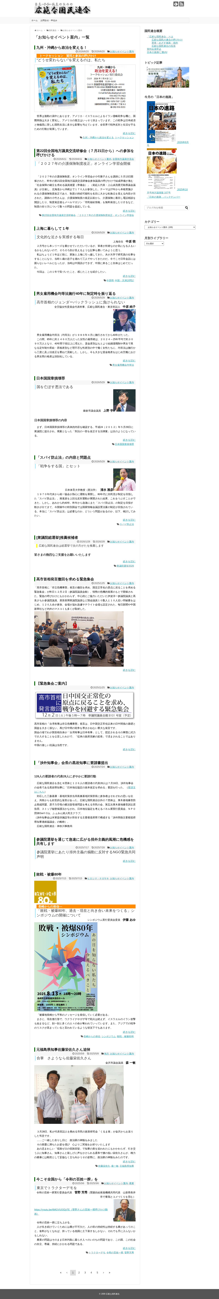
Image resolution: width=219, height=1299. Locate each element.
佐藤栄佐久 (104, 1166)
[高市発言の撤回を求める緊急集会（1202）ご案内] (85, 719)
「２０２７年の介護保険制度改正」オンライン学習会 (105, 215)
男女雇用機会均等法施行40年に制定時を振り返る (76, 294)
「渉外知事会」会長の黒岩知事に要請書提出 (72, 763)
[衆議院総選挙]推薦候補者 (57, 537)
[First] (61, 1272)
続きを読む (129, 133)
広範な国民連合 (112, 1294)
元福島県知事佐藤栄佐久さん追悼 (63, 1049)
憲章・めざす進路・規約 (165, 43)
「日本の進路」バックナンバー (163, 197)
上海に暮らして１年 (52, 228)
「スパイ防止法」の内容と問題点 (63, 457)
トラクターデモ (97, 1252)
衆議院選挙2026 (125, 566)
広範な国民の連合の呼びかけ (167, 39)
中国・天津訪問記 (124, 280)
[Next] (103, 1272)
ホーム (34, 20)
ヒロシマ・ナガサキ (98, 878)
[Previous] (67, 1272)
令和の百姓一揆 (115, 1252)
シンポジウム (108, 1036)
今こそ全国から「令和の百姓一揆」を (67, 1179)
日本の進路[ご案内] (157, 52)
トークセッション (124, 137)
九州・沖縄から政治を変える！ (61, 47)
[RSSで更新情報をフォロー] (181, 3)
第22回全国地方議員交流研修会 (59, 215)
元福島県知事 (127, 1166)
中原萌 (110, 280)
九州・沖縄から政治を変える (98, 137)
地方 (106, 1053)
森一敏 (114, 1166)
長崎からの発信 (92, 1036)
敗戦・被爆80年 (49, 874)
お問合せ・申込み (49, 20)
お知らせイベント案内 (122, 51)
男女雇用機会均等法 (123, 365)
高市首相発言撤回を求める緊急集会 (65, 579)
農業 (131, 1183)
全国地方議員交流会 (123, 159)
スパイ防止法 (127, 524)
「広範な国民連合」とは (160, 36)
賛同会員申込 (154, 49)
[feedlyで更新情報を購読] (175, 3)
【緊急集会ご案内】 (52, 683)
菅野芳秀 (129, 1252)
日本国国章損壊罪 (50, 378)
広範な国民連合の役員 (163, 46)
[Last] (109, 1272)
